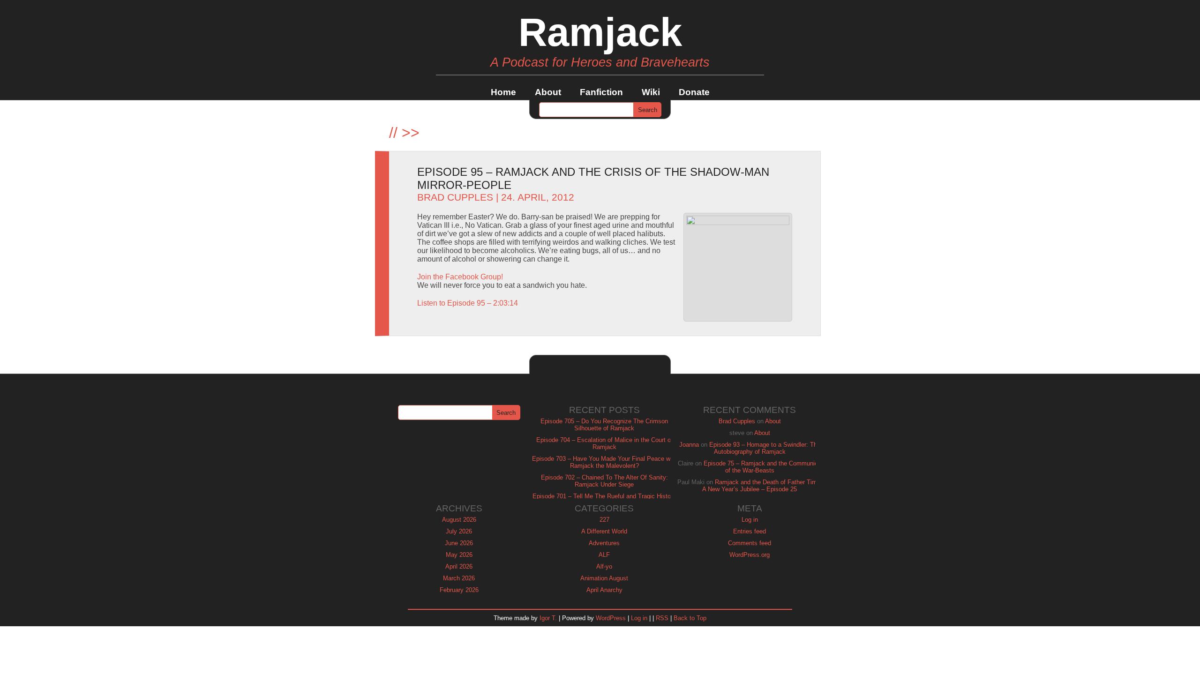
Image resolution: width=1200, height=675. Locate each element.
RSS (662, 618)
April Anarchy (604, 589)
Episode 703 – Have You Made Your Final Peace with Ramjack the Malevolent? (604, 462)
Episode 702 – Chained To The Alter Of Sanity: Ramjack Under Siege (604, 481)
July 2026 (459, 531)
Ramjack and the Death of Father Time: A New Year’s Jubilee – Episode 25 (762, 486)
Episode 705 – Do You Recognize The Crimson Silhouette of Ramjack (604, 425)
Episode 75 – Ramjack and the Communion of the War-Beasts (762, 467)
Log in (750, 519)
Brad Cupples (455, 197)
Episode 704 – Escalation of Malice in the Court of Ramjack (604, 443)
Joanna (689, 444)
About (548, 92)
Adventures (604, 543)
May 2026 (459, 554)
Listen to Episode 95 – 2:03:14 (467, 303)
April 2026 (458, 566)
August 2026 (459, 519)
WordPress (611, 618)
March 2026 (459, 578)
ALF (604, 554)
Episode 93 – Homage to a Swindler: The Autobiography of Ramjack (764, 448)
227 (604, 519)
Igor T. (548, 618)
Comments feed (749, 543)
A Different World (604, 531)
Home (503, 92)
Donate (694, 92)
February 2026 (459, 589)
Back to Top (690, 618)
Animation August (604, 578)
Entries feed (749, 531)
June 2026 (459, 543)
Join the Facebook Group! (460, 277)
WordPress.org (749, 554)
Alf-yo (604, 566)
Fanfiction (601, 92)
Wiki (651, 92)
